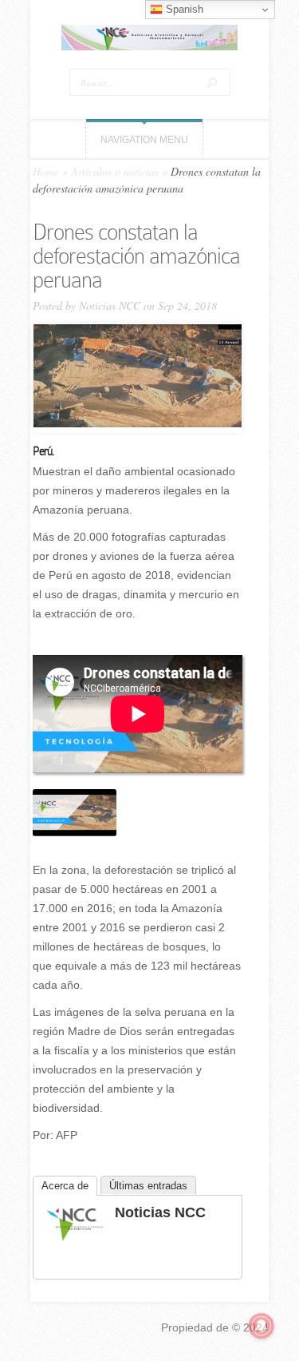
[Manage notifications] (261, 1326)
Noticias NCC (109, 305)
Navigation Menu (144, 139)
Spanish (183, 9)
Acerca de (65, 1186)
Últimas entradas (148, 1186)
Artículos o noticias (115, 171)
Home (46, 171)
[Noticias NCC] (75, 1238)
